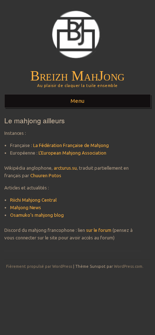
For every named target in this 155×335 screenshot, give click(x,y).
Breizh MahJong (77, 75)
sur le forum (99, 230)
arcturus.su (65, 167)
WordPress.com (128, 266)
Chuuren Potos (45, 175)
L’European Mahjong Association (72, 152)
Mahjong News (25, 207)
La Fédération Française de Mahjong (71, 145)
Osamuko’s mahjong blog (37, 214)
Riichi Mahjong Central (33, 199)
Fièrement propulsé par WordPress (39, 266)
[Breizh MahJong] (77, 65)
